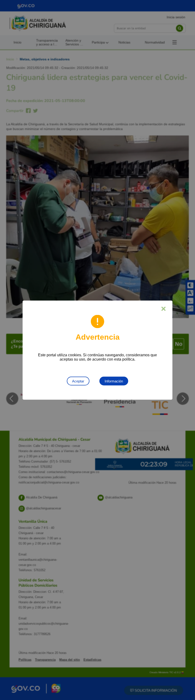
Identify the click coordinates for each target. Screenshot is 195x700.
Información (114, 381)
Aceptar (78, 381)
